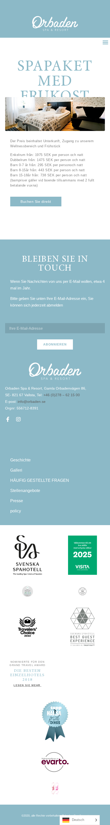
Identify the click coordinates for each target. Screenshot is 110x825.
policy (15, 511)
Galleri (16, 470)
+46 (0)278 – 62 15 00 (62, 395)
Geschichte (20, 460)
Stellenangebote (25, 490)
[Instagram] (18, 419)
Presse (16, 501)
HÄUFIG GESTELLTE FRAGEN (39, 480)
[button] (105, 42)
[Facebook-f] (7, 419)
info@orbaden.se (32, 402)
